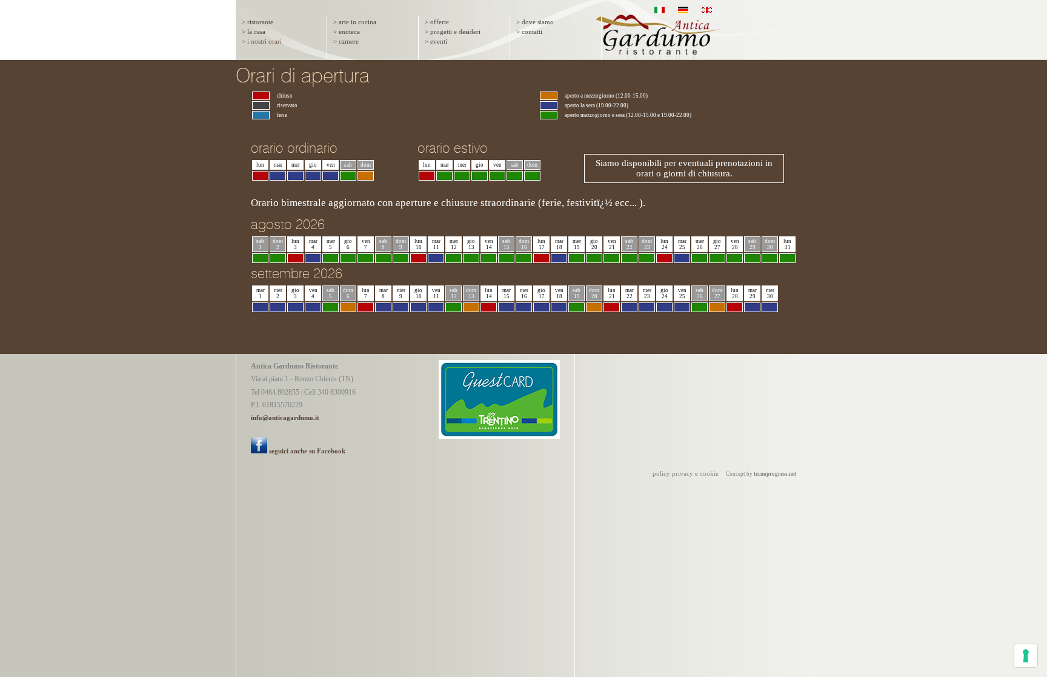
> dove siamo (535, 22)
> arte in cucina (354, 22)
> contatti (529, 31)
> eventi (436, 41)
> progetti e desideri (452, 31)
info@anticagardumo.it (285, 418)
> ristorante (257, 22)
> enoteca (346, 31)
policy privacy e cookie (686, 473)
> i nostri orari (262, 41)
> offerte (437, 22)
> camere (346, 41)
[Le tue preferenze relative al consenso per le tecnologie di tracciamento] (1025, 655)
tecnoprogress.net (775, 474)
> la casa (253, 31)
